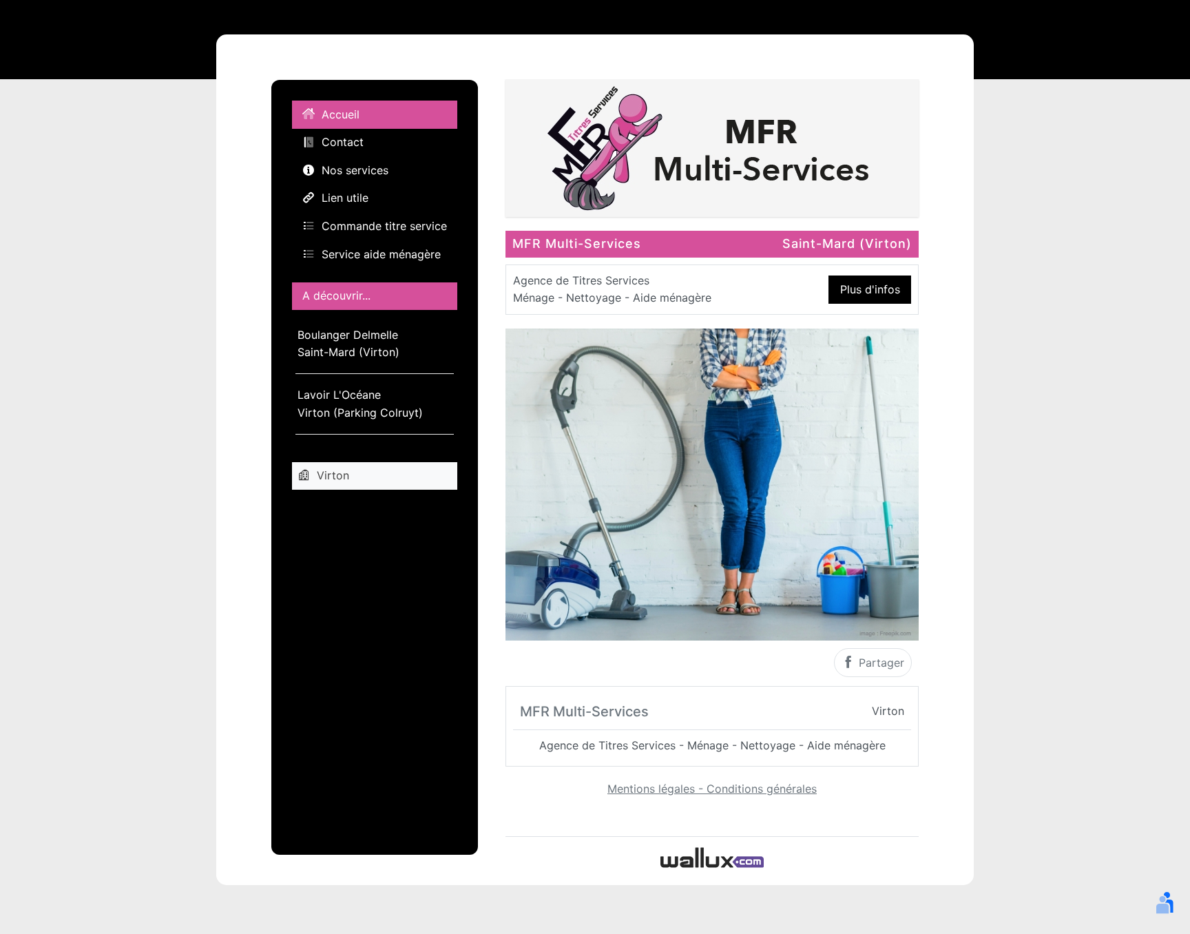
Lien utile (345, 198)
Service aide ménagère (381, 253)
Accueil (340, 114)
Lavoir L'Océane (360, 403)
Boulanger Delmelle (348, 344)
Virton (333, 475)
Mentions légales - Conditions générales (712, 789)
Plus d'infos (870, 289)
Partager (879, 663)
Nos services (355, 170)
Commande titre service (384, 226)
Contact (343, 142)
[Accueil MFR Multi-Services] (712, 147)
